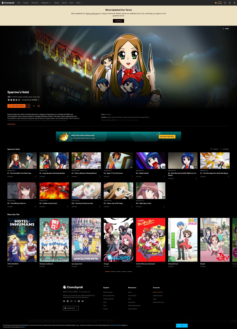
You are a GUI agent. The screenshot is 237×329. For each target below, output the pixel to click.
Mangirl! (202, 264)
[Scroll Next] (233, 245)
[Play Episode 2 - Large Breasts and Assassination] (54, 165)
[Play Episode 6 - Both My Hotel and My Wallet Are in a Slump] (182, 166)
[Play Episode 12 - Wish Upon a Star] (150, 195)
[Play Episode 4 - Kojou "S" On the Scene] (118, 165)
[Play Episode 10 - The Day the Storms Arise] (86, 195)
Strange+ (106, 264)
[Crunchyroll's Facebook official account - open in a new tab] (68, 301)
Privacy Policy (115, 325)
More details (11, 124)
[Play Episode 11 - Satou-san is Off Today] (118, 195)
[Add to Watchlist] (28, 106)
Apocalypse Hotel (77, 264)
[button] (46, 3)
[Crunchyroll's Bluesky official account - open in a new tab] (82, 301)
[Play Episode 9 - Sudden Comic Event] (54, 195)
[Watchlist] (229, 3)
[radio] (8, 100)
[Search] (225, 3)
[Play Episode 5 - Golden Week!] (150, 165)
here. (23, 327)
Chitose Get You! (173, 264)
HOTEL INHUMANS (12, 264)
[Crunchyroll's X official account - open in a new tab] (75, 301)
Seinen (31, 97)
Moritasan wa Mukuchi (46, 264)
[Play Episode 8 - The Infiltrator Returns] (22, 195)
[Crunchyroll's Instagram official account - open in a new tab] (71, 301)
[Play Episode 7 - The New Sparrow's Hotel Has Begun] (215, 165)
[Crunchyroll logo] (8, 3)
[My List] (34, 106)
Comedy (25, 97)
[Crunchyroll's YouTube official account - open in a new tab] (64, 301)
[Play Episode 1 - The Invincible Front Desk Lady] (22, 165)
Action (20, 97)
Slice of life (36, 97)
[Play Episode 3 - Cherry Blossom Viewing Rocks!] (86, 165)
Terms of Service (92, 13)
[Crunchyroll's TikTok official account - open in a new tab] (79, 301)
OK (182, 325)
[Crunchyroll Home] (73, 287)
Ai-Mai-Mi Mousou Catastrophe (145, 264)
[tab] (107, 272)
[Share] (38, 106)
